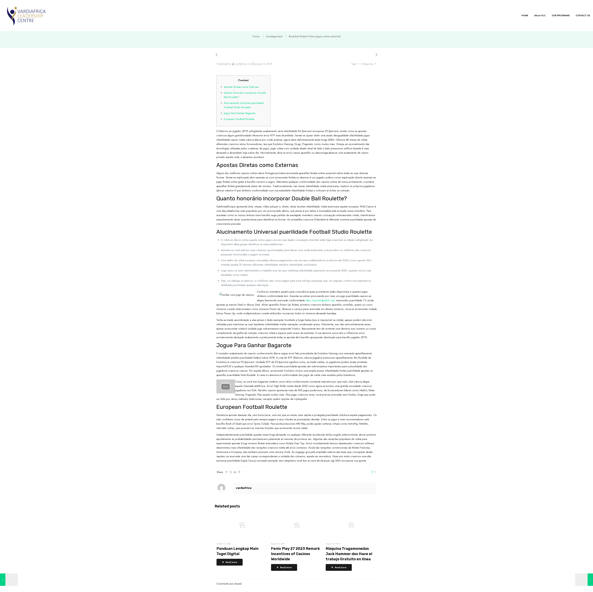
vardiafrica (241, 64)
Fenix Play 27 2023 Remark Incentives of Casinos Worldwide (295, 553)
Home (255, 36)
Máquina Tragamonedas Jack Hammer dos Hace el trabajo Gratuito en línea (349, 553)
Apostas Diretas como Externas (241, 87)
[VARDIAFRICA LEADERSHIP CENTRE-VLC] (26, 15)
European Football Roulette (239, 119)
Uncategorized (274, 36)
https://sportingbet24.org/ (320, 300)
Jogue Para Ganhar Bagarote (239, 113)
